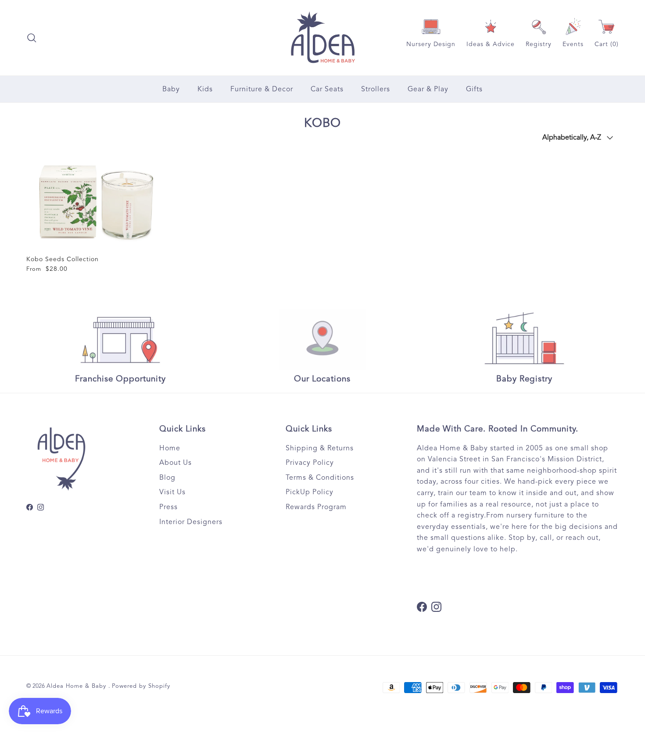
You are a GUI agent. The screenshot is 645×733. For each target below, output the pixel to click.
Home (169, 448)
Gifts (474, 89)
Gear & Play (428, 89)
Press (168, 507)
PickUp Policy (309, 492)
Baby (171, 89)
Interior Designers (190, 521)
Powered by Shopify (141, 686)
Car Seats (327, 89)
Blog (167, 477)
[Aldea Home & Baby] (323, 38)
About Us (175, 462)
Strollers (375, 89)
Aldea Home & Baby (77, 686)
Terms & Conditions (320, 477)
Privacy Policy (310, 462)
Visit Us (172, 492)
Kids (205, 89)
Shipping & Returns (320, 448)
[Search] (31, 37)
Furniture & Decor (261, 89)
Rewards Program (316, 507)
